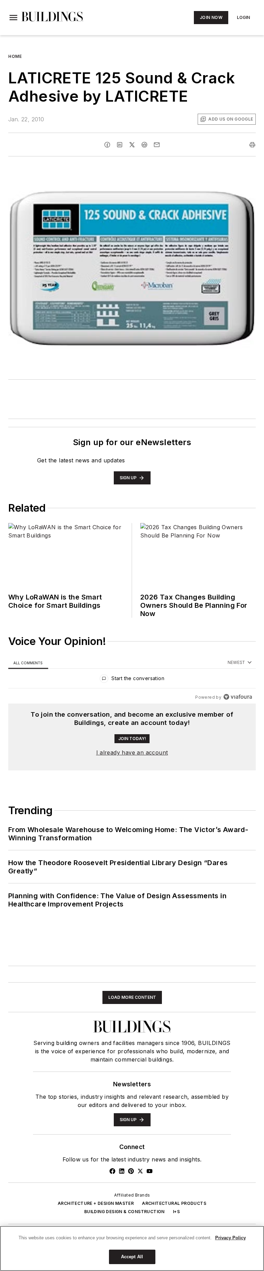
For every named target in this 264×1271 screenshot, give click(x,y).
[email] (156, 144)
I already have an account (132, 752)
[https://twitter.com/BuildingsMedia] (140, 1171)
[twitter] (132, 144)
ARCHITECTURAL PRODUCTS (174, 1203)
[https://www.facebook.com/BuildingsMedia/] (112, 1171)
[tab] (28, 662)
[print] (252, 144)
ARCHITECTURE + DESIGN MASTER (96, 1203)
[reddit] (144, 144)
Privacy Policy (230, 1237)
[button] (13, 17)
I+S (176, 1211)
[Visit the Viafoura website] (237, 697)
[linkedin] (119, 144)
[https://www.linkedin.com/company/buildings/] (121, 1171)
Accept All (132, 1256)
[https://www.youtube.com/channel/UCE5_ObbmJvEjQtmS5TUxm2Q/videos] (149, 1171)
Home (15, 56)
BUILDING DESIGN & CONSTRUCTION (124, 1211)
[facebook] (107, 144)
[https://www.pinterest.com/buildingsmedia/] (131, 1171)
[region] (132, 680)
